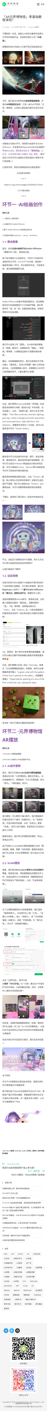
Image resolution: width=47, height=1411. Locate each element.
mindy (7, 27)
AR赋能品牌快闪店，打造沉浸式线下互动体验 (19, 1223)
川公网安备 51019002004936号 (15, 1407)
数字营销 (41, 1151)
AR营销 (6, 1277)
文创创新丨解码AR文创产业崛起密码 (16, 1235)
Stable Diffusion (18, 224)
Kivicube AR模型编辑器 (12, 754)
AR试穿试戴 (30, 1277)
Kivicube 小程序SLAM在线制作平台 (17, 759)
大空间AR (37, 1295)
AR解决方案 (17, 1277)
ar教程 (11, 1151)
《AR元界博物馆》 (22, 853)
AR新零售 (38, 1268)
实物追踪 (7, 1299)
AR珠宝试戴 (17, 1272)
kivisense (8, 1286)
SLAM (24, 1151)
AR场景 (19, 1263)
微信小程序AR (31, 1299)
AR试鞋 (16, 1281)
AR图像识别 (8, 1263)
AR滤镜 (6, 1272)
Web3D (7, 1290)
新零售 (6, 1309)
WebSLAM (27, 1290)
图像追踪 (16, 1295)
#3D (5, 1254)
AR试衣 (6, 1281)
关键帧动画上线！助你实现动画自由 (16, 1188)
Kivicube (18, 1151)
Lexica (25, 235)
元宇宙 (28, 1151)
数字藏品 (5, 1153)
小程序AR (34, 1151)
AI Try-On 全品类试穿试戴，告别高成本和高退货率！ (22, 1203)
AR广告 (28, 1263)
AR (7, 1151)
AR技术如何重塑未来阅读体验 (13, 1240)
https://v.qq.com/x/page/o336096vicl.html (23, 184)
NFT (17, 1286)
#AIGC (20, 1254)
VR (32, 1286)
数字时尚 (7, 1304)
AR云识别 (36, 1254)
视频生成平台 (27, 229)
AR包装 (28, 1258)
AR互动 (6, 1258)
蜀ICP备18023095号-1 (35, 1407)
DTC (24, 1281)
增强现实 (27, 1295)
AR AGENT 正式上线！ (10, 1193)
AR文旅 (28, 1268)
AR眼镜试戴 (30, 1272)
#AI (12, 1254)
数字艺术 (18, 1304)
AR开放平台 (8, 1268)
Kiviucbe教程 (34, 27)
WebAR (16, 1290)
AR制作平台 (17, 1258)
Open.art (17, 235)
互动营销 (39, 1290)
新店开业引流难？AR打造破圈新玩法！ (17, 1198)
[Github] (17, 1330)
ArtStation (33, 235)
